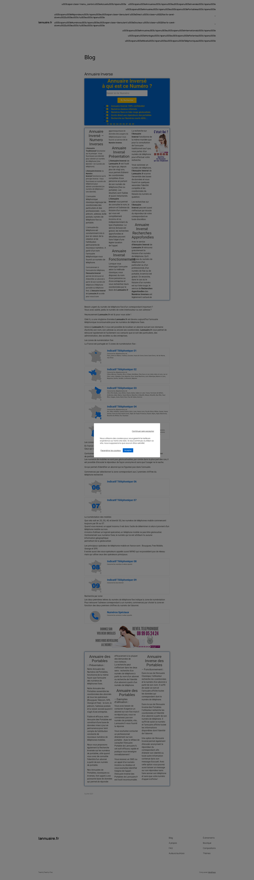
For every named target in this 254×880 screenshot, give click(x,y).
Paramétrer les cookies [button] (111, 450)
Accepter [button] (128, 450)
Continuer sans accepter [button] (143, 431)
